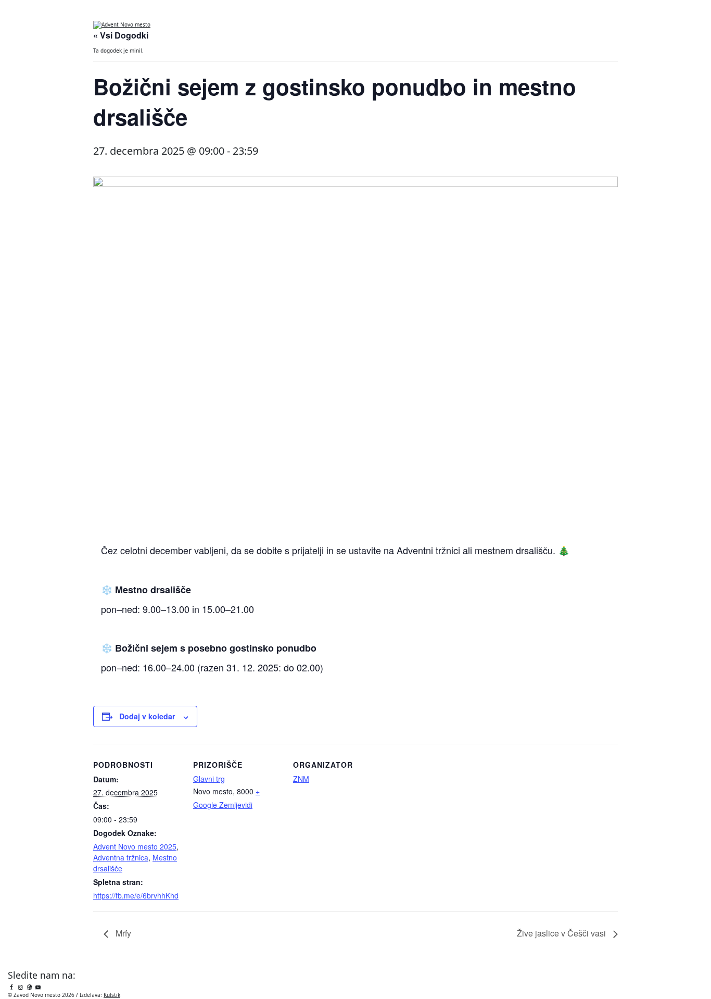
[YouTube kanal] (38, 987)
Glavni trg (209, 778)
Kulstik (112, 994)
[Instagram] (20, 987)
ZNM (301, 778)
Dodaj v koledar (147, 716)
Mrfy (122, 933)
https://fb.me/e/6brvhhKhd (136, 895)
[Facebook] (11, 987)
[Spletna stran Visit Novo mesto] (29, 987)
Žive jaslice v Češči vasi (562, 933)
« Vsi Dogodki (120, 35)
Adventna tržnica (120, 857)
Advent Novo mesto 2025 (134, 846)
